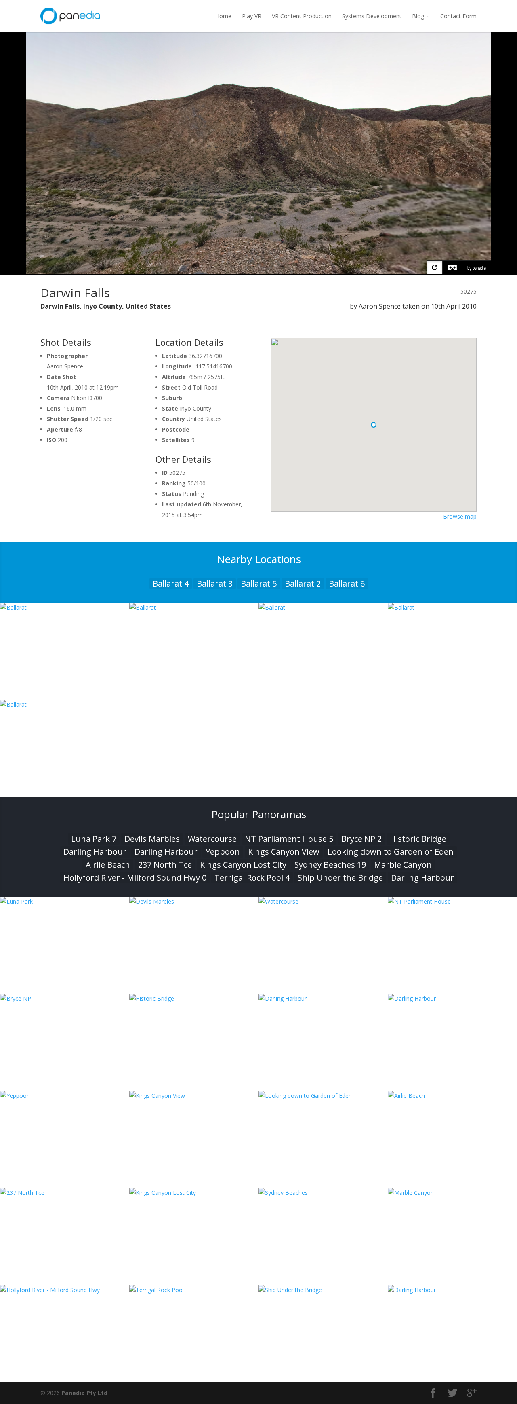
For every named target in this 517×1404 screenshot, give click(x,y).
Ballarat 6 (347, 583)
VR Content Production (302, 16)
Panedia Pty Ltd (84, 1393)
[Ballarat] (64, 607)
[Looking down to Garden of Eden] (323, 1095)
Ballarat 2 (303, 583)
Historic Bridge (418, 838)
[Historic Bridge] (193, 998)
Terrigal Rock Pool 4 (252, 877)
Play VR (251, 16)
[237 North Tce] (64, 1192)
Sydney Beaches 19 (330, 864)
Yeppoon (223, 851)
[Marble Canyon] (452, 1192)
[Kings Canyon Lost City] (193, 1192)
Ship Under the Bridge (340, 877)
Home (223, 16)
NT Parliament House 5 (289, 838)
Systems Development (371, 16)
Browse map (460, 516)
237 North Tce (165, 864)
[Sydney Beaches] (323, 1192)
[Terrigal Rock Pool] (193, 1290)
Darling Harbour (94, 851)
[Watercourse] (323, 901)
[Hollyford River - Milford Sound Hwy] (64, 1290)
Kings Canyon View (283, 851)
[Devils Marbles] (193, 901)
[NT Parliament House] (452, 901)
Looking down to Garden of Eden (391, 851)
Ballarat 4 (171, 583)
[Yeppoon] (64, 1095)
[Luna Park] (64, 901)
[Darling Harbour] (323, 998)
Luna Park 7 (93, 838)
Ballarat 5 (259, 583)
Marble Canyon (403, 864)
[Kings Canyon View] (193, 1095)
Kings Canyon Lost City (243, 864)
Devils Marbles (152, 838)
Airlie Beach (108, 864)
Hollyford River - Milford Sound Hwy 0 (134, 877)
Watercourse (212, 838)
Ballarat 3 (215, 583)
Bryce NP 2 (361, 838)
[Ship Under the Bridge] (323, 1290)
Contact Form (458, 16)
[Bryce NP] (64, 998)
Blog (418, 16)
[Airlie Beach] (452, 1095)
